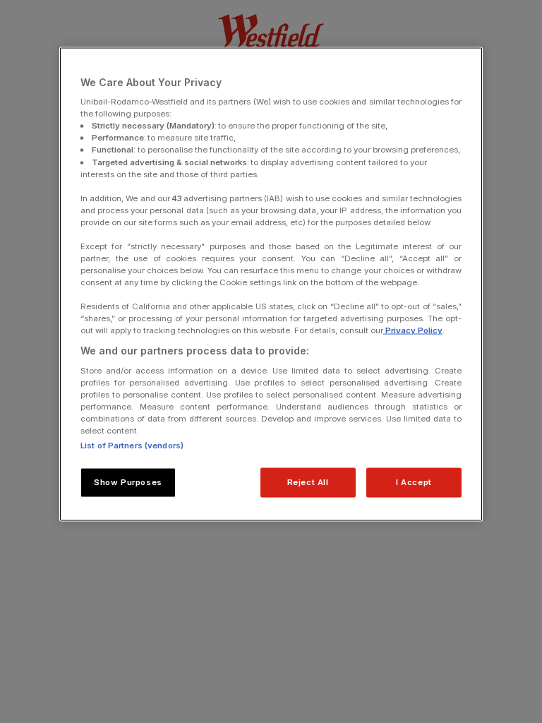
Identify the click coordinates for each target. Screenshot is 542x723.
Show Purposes (128, 482)
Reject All (308, 482)
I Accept (414, 482)
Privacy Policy (412, 330)
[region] (271, 284)
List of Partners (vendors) (131, 445)
